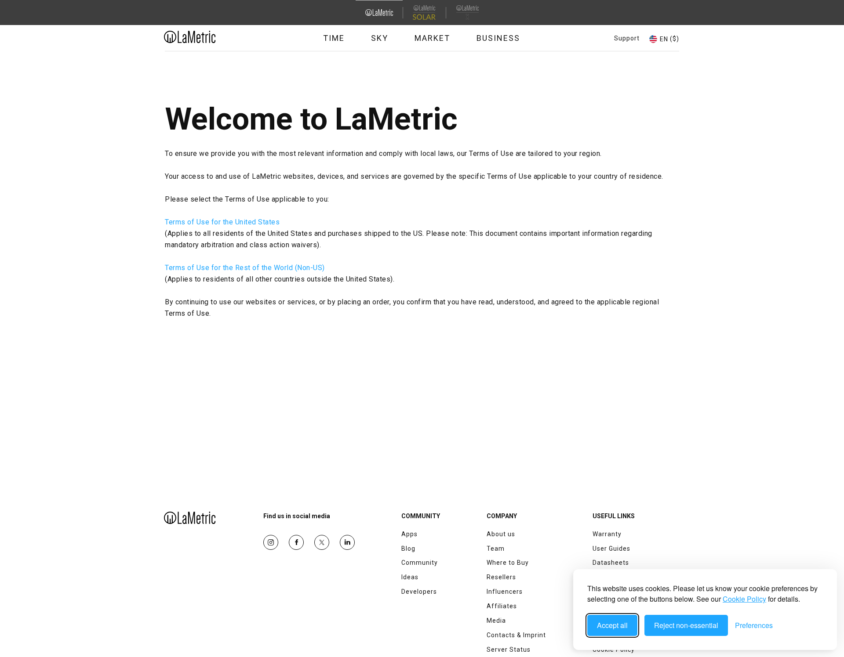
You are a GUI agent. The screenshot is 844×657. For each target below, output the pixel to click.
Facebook (296, 542)
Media (496, 620)
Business (498, 38)
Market (432, 38)
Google (347, 542)
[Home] (214, 37)
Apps (409, 534)
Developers (419, 591)
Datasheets (611, 562)
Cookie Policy (744, 599)
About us (501, 534)
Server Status (509, 649)
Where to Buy (508, 562)
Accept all (612, 625)
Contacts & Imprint (516, 635)
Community (419, 562)
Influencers (505, 591)
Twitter (321, 542)
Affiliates (502, 606)
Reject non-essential (686, 625)
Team (496, 548)
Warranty (607, 534)
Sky (379, 38)
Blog (408, 548)
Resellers (501, 577)
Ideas (409, 577)
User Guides (611, 548)
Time (334, 38)
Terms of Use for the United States (222, 222)
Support (627, 38)
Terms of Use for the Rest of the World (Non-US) (245, 268)
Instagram (270, 542)
